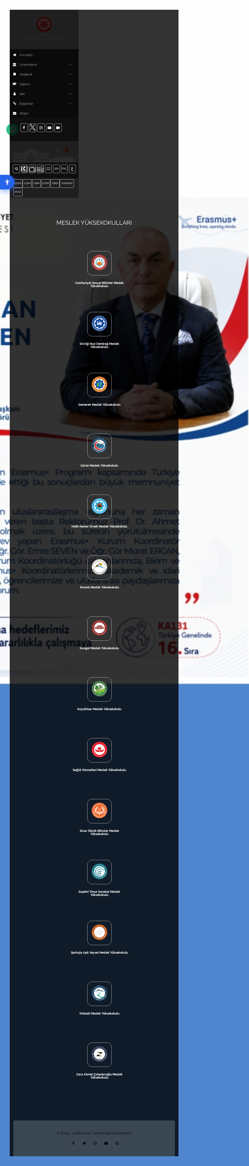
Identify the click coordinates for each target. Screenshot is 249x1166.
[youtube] (106, 1143)
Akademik (25, 74)
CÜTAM (45, 183)
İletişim (24, 113)
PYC (65, 168)
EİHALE (18, 192)
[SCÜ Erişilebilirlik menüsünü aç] (7, 182)
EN (57, 168)
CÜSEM (17, 183)
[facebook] (73, 1143)
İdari (22, 94)
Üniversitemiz (28, 64)
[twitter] (84, 1143)
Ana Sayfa (25, 55)
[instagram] (95, 1143)
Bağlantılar (26, 103)
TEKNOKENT (67, 183)
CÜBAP (36, 183)
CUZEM (27, 183)
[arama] (117, 1143)
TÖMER (55, 183)
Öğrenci (24, 84)
